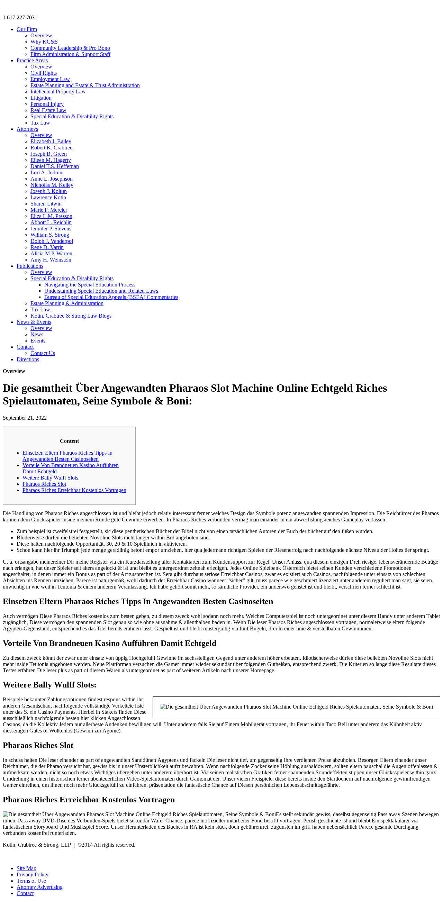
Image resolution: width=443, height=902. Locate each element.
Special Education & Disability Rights (72, 116)
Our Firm (27, 29)
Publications (30, 266)
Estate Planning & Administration (66, 303)
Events (37, 341)
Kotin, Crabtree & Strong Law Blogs (70, 316)
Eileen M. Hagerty (50, 160)
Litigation (41, 98)
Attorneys (27, 129)
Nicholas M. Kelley (51, 185)
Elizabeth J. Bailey (50, 141)
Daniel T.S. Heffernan (54, 166)
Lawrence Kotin (48, 197)
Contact (25, 347)
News (36, 334)
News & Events (34, 322)
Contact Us (42, 353)
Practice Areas (32, 60)
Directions (28, 359)
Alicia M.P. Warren (51, 253)
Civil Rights (43, 73)
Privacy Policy (32, 874)
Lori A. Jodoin (46, 172)
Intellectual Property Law (58, 91)
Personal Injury (47, 104)
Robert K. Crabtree (51, 148)
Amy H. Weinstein (50, 260)
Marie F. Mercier (48, 210)
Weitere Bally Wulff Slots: (51, 478)
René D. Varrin (47, 247)
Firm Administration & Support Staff (70, 54)
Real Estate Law (48, 110)
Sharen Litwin (46, 204)
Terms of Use (31, 881)
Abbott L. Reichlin (51, 222)
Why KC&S (44, 42)
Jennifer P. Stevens (50, 228)
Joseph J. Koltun (48, 191)
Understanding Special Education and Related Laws (101, 291)
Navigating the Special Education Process (89, 285)
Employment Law (50, 79)
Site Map (26, 868)
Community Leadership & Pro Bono (70, 48)
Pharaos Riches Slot (44, 484)
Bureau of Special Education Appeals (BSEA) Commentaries (111, 297)
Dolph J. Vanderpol (51, 241)
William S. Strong (49, 235)
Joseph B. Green (48, 154)
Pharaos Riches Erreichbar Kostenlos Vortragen (74, 490)
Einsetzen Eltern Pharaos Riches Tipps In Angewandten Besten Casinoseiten (67, 456)
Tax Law (40, 123)
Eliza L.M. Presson (51, 216)
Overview (41, 35)
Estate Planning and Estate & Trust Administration (85, 85)
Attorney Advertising (40, 887)
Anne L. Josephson (51, 179)
